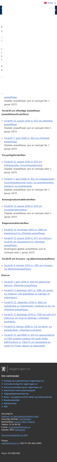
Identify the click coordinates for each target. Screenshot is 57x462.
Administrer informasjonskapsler (19, 390)
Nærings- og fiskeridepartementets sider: (20, 416)
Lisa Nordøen (25, 419)
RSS (6, 406)
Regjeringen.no (19, 369)
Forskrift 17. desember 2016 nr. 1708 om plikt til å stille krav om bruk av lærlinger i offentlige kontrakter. (30, 318)
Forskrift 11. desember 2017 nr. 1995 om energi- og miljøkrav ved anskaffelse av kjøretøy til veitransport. (29, 294)
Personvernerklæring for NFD (14, 435)
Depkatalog (20, 430)
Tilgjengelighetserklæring (16, 393)
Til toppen (28, 358)
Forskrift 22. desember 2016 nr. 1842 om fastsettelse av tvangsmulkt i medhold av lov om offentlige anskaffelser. (29, 306)
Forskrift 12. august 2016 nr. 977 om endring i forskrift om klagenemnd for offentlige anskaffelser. (28, 242)
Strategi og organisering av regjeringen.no (24, 381)
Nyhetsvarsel (10, 403)
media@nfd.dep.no (10, 443)
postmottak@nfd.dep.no (19, 427)
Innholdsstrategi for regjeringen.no (20, 384)
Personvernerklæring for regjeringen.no (23, 387)
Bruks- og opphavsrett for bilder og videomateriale (28, 397)
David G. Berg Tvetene (24, 422)
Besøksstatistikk (12, 400)
